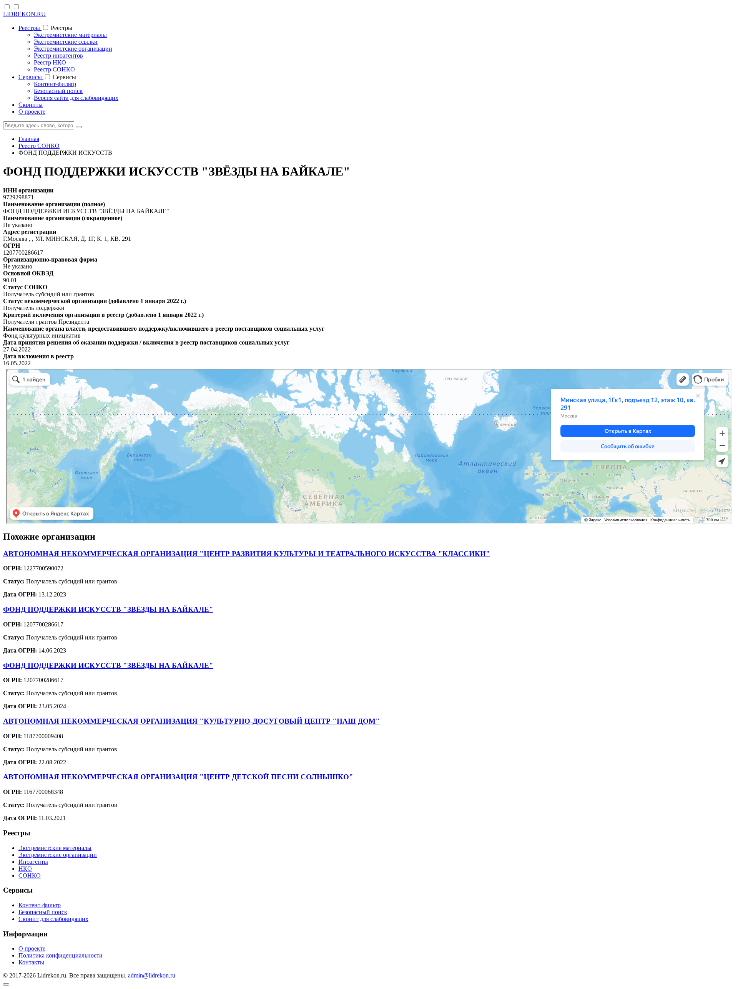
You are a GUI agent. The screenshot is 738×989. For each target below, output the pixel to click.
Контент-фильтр (55, 84)
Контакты (31, 962)
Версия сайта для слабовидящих (76, 97)
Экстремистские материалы (70, 34)
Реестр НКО (50, 62)
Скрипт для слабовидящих (53, 919)
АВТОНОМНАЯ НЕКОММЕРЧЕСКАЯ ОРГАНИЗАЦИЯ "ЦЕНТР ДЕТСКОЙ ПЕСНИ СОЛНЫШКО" (178, 777)
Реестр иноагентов (58, 55)
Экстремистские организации (73, 48)
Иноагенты (33, 861)
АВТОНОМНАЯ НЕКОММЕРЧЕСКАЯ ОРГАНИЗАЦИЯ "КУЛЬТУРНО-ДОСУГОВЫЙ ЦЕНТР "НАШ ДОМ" (191, 721)
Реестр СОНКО (54, 69)
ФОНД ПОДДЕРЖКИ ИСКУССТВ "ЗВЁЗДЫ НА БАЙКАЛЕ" (108, 609)
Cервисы (30, 77)
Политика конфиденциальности (60, 955)
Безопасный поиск (58, 91)
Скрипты (30, 104)
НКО (25, 868)
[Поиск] (79, 127)
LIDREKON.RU (24, 14)
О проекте (31, 111)
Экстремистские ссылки (66, 41)
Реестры (30, 28)
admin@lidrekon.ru (151, 975)
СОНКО (29, 875)
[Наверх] (6, 984)
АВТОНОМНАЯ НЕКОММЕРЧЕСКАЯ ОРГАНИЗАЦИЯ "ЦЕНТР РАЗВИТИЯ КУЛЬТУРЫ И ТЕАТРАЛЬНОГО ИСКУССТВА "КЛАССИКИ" (246, 554)
